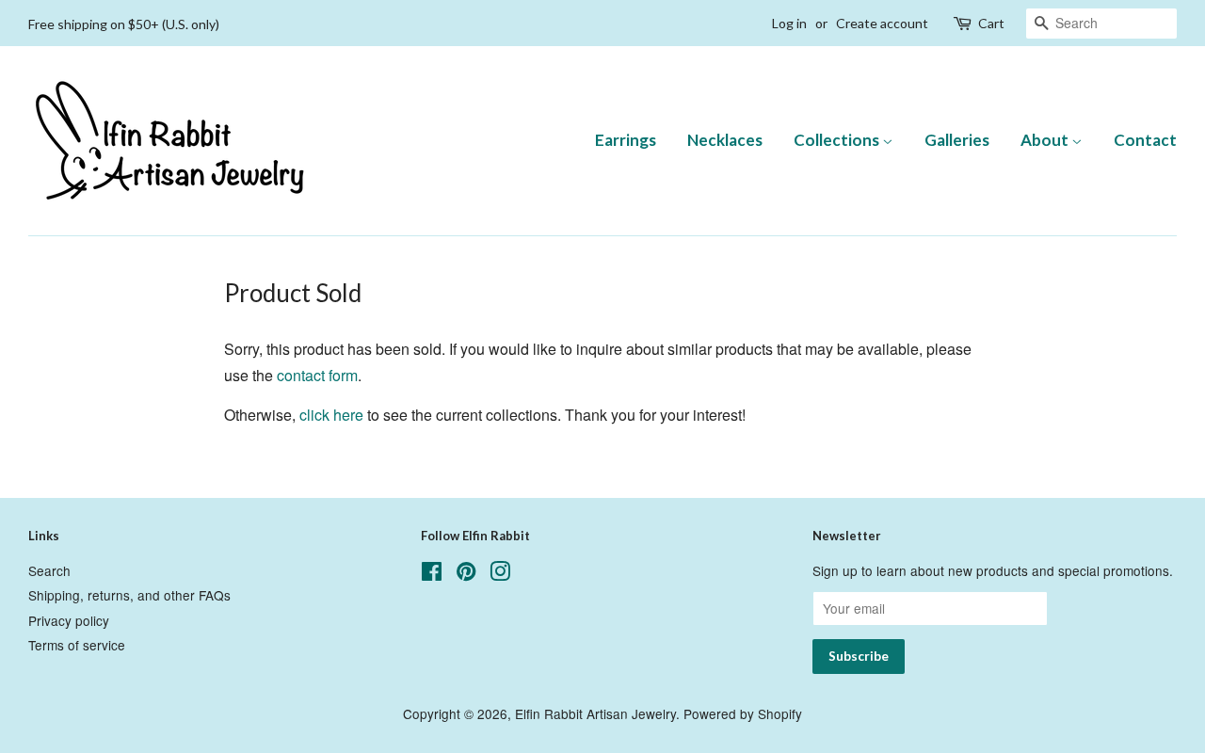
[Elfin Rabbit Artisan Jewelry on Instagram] (500, 574)
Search (49, 570)
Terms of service (76, 644)
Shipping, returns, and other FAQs (129, 594)
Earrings (625, 140)
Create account (882, 23)
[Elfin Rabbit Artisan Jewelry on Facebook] (431, 574)
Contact (1145, 140)
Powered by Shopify (742, 713)
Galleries (956, 140)
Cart (991, 23)
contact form (317, 375)
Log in (789, 23)
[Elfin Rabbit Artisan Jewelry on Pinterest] (466, 574)
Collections (838, 140)
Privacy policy (68, 620)
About (1045, 140)
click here (331, 414)
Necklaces (725, 140)
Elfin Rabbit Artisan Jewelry (595, 713)
